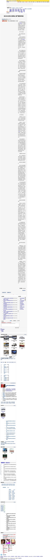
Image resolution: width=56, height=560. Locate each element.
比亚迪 (11, 443)
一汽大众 (5, 441)
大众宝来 (5, 379)
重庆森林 (7, 423)
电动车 (3, 442)
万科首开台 (13, 496)
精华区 (2, 330)
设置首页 (1, 556)
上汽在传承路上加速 (11, 427)
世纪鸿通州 (13, 495)
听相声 (4, 534)
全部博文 (1, 557)
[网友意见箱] (3, 555)
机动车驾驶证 (22, 300)
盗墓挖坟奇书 (12, 536)
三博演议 (4, 395)
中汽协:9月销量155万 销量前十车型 (11, 398)
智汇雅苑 (10, 496)
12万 (1, 357)
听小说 (4, 536)
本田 (8, 441)
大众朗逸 (5, 377)
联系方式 (22, 556)
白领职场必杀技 (7, 536)
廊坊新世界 (10, 495)
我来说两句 (23, 290)
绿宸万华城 (13, 492)
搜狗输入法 (5, 556)
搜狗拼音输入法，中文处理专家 (6, 322)
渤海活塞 (2, 510)
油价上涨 (10, 441)
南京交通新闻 (29, 8)
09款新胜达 (22, 301)
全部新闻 (41, 556)
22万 (4, 357)
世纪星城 (13, 497)
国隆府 (9, 493)
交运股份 (2, 509)
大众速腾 (5, 378)
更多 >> (25, 334)
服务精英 (4, 396)
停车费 (13, 443)
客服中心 (19, 556)
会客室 (4, 393)
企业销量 (4, 400)
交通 (18, 25)
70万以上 (10, 357)
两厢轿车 (2, 358)
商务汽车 (21, 302)
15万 (3, 357)
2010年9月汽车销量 (6, 399)
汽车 (19, 131)
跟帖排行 (8, 462)
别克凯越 (5, 380)
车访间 (4, 392)
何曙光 (7, 425)
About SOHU (31, 556)
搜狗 (8, 1)
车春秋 (4, 394)
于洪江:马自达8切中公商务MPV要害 (10, 392)
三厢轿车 (5, 358)
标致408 (5, 366)
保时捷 (6, 443)
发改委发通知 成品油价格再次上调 (10, 394)
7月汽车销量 (15, 399)
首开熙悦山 (10, 497)
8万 (14, 356)
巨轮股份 (2, 508)
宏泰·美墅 (10, 494)
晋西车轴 (2, 506)
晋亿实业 (2, 505)
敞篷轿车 (12, 358)
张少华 (7, 428)
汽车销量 (4, 398)
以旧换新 (3, 444)
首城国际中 (10, 498)
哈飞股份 (2, 507)
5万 (13, 356)
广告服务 (16, 556)
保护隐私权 (26, 556)
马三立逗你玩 (7, 534)
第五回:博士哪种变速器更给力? (10, 395)
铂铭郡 (13, 494)
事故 (21, 142)
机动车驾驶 (22, 309)
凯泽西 (5, 442)
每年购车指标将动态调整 (10, 438)
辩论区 (2, 331)
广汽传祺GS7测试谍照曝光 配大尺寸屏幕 (10, 479)
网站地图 (38, 556)
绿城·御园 (10, 499)
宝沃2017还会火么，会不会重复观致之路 (10, 480)
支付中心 (9, 556)
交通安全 (23, 39)
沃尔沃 (3, 443)
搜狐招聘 (12, 556)
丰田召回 (8, 443)
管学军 (7, 427)
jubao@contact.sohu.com (11, 559)
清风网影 (7, 430)
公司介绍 (34, 556)
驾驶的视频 (22, 303)
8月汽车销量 (11, 399)
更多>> (22, 7)
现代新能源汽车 (8, 436)
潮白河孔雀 (10, 492)
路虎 (1, 443)
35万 (6, 357)
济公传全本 (11, 534)
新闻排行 (3, 462)
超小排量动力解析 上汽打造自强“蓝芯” (10, 470)
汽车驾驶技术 (22, 304)
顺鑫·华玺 (13, 498)
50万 (7, 357)
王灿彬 (7, 434)
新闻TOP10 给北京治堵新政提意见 (10, 393)
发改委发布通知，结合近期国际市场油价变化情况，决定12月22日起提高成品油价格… (10, 390)
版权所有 (20, 558)
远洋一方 (13, 499)
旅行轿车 (8, 358)
